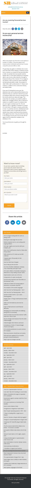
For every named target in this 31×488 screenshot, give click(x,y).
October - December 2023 (10, 371)
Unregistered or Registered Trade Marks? (14, 408)
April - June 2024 (8, 367)
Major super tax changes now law (12, 339)
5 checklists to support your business (13, 448)
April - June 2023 (8, 376)
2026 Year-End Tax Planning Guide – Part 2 (14, 292)
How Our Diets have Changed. (11, 262)
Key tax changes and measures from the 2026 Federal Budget (15, 319)
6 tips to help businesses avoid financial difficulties (13, 307)
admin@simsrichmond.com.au (15, 7)
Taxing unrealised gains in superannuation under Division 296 (14, 438)
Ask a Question (7, 192)
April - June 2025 (8, 357)
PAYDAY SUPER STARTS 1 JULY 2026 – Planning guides (13, 295)
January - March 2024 (9, 369)
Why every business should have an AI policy (14, 333)
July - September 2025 (9, 355)
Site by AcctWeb (15, 482)
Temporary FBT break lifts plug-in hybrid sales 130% (15, 422)
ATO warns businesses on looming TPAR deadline (14, 403)
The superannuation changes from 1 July (14, 457)
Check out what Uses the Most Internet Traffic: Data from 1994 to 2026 (15, 315)
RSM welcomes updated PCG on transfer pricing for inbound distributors (14, 336)
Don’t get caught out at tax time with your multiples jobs (14, 246)
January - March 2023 (9, 378)
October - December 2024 (10, 362)
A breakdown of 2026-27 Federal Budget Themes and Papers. (14, 325)
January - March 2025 (9, 360)
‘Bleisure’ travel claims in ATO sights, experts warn (14, 434)
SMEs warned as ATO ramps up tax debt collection (14, 255)
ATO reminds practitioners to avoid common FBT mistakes (15, 329)
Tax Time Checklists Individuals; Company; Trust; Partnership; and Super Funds (14, 267)
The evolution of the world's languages (13, 287)
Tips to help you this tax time (11, 264)
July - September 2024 (9, 364)
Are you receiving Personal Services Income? (15, 450)
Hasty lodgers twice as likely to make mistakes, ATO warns (15, 460)
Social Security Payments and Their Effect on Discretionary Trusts (15, 280)
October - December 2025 (10, 352)
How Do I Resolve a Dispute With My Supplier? (15, 417)
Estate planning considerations (11, 446)
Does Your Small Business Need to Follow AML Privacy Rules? (15, 250)
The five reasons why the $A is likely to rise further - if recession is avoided (14, 426)
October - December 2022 (10, 381)
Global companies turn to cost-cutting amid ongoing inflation (14, 242)
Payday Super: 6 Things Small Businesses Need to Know (15, 299)
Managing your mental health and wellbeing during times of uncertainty (14, 311)
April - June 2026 (8, 348)
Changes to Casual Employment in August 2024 (15, 419)
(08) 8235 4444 (15, 8)
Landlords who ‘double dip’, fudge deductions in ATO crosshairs (15, 464)
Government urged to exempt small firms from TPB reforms (15, 399)
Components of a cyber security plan (13, 277)
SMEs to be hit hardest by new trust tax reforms (13, 303)
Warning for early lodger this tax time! (13, 239)
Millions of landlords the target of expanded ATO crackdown (14, 395)
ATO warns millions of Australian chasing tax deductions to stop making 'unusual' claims (15, 271)
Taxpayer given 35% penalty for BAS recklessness (13, 259)
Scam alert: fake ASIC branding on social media (15, 392)
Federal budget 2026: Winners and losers (14, 322)
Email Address (7, 181)
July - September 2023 (9, 374)
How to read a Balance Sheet (11, 406)
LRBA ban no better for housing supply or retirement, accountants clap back (14, 284)
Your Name (6, 176)
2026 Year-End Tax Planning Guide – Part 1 (14, 290)
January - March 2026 (9, 350)
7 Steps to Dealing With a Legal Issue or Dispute (13, 414)
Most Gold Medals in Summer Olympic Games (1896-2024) (15, 442)
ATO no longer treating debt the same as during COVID (14, 236)
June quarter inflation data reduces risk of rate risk (15, 430)
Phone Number (7, 187)
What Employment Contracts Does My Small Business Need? (15, 453)
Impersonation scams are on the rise (13, 275)
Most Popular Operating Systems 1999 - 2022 (15, 411)
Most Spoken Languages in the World (13, 467)
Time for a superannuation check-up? (13, 389)
